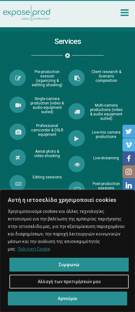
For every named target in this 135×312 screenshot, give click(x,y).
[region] (67, 251)
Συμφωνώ (69, 264)
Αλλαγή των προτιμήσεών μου (69, 281)
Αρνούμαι (68, 298)
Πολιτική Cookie (34, 248)
